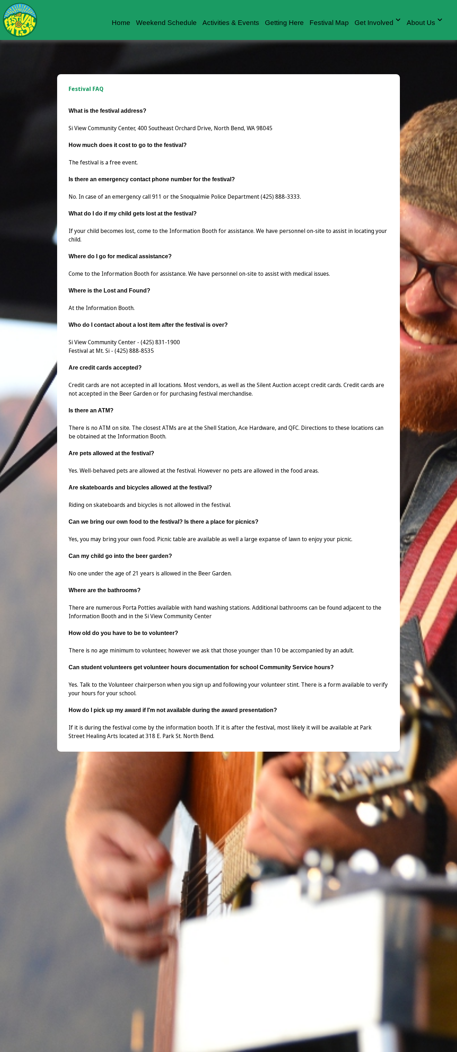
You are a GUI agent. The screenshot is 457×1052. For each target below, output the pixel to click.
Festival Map (329, 22)
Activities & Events (230, 22)
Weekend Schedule (166, 22)
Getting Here (284, 22)
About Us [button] (422, 22)
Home (121, 22)
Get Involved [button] (375, 22)
